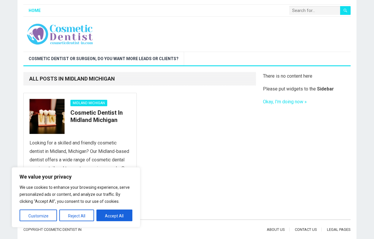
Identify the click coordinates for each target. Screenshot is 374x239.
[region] (76, 197)
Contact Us (306, 229)
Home (35, 10)
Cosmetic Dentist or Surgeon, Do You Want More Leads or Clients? (104, 58)
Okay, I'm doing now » (285, 101)
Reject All (76, 216)
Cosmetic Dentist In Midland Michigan (96, 116)
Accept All (114, 216)
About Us (276, 229)
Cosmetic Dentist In (63, 229)
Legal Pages (339, 229)
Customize (38, 216)
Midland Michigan (89, 103)
